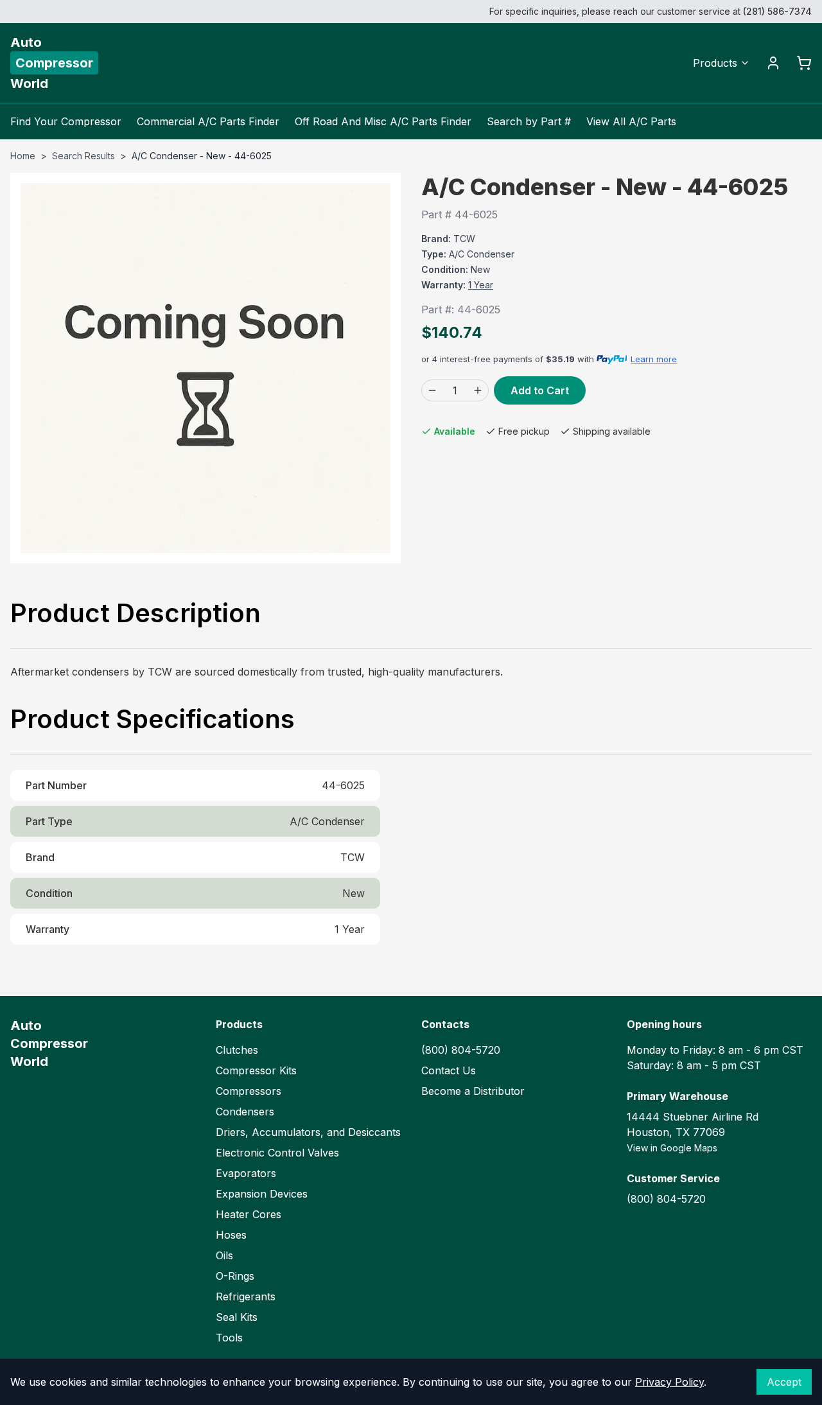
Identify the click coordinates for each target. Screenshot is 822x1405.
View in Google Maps (672, 1147)
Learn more (654, 359)
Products (715, 63)
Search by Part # (529, 121)
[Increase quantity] (478, 390)
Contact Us (448, 1070)
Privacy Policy (669, 1381)
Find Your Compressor (65, 121)
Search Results (83, 155)
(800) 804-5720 (460, 1049)
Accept (784, 1381)
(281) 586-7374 (777, 11)
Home (22, 155)
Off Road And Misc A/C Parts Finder (383, 121)
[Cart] (804, 63)
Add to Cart (540, 390)
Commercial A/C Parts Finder (208, 121)
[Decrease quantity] (432, 390)
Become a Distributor (473, 1091)
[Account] (773, 63)
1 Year (480, 284)
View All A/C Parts (631, 121)
